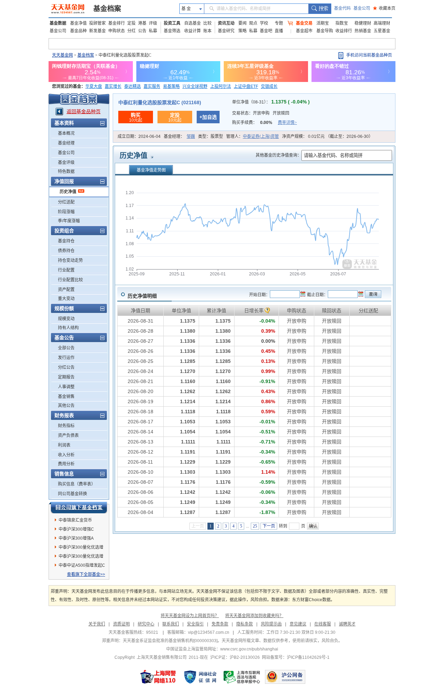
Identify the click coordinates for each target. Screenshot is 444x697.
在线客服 (322, 624)
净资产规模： (327, 136)
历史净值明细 (142, 296)
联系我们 (170, 624)
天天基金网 (62, 55)
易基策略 (171, 86)
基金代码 (342, 8)
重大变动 (66, 298)
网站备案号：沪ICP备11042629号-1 (296, 657)
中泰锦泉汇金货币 (75, 520)
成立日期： (139, 136)
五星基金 (382, 30)
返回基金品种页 (84, 111)
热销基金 (363, 30)
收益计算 (192, 30)
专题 (279, 23)
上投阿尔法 (220, 86)
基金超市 (304, 30)
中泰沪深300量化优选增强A (81, 557)
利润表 (64, 445)
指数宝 (341, 23)
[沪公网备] (285, 677)
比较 (207, 23)
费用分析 (66, 464)
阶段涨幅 (66, 211)
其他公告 (66, 405)
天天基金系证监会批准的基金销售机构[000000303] (170, 640)
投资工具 (172, 23)
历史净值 (68, 191)
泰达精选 (132, 86)
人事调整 (66, 386)
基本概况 (66, 133)
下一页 (269, 526)
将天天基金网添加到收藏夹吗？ (254, 615)
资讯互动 (226, 23)
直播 (279, 30)
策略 (242, 30)
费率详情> (287, 122)
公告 (142, 30)
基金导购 (324, 30)
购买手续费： (264, 122)
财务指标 (66, 425)
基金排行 (116, 23)
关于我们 (96, 624)
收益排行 (343, 30)
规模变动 (66, 318)
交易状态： (260, 113)
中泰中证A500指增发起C (82, 565)
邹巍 (191, 136)
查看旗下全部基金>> (86, 574)
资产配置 (66, 289)
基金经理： (179, 136)
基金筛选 (172, 30)
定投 (131, 23)
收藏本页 (384, 8)
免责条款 (220, 624)
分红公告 (66, 367)
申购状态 (116, 30)
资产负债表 (68, 435)
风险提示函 (271, 624)
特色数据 (66, 171)
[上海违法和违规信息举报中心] (242, 677)
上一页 (197, 526)
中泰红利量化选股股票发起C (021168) (159, 102)
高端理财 (382, 23)
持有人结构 (68, 327)
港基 (142, 23)
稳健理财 (363, 23)
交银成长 (269, 86)
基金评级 (66, 162)
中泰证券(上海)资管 (261, 136)
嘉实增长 (113, 86)
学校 (264, 23)
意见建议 (298, 624)
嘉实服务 (152, 86)
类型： (210, 136)
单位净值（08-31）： (271, 102)
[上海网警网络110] (158, 677)
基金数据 (58, 23)
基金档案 (107, 9)
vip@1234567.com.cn (208, 632)
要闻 (242, 23)
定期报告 (66, 377)
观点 (253, 23)
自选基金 (192, 23)
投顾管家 (97, 23)
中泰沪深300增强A (76, 538)
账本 (207, 30)
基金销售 (66, 396)
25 (255, 526)
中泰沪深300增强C (76, 529)
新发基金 (97, 30)
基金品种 (78, 30)
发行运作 (66, 357)
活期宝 (322, 23)
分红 (131, 30)
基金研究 (226, 30)
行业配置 (66, 270)
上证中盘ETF (246, 86)
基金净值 (78, 23)
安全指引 (195, 624)
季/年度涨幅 (69, 220)
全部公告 (66, 348)
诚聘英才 (347, 624)
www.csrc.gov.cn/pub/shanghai (249, 649)
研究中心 (146, 624)
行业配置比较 (70, 279)
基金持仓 (66, 241)
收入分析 (66, 455)
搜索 (319, 9)
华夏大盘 (93, 86)
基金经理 (66, 143)
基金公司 (361, 8)
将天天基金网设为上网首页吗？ (190, 615)
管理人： (252, 136)
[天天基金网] (68, 8)
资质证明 (121, 624)
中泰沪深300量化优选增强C (81, 548)
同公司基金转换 (72, 493)
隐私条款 (244, 624)
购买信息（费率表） (76, 484)
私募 (153, 30)
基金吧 (266, 30)
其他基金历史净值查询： (278, 155)
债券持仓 (66, 250)
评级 (153, 23)
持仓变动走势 (70, 260)
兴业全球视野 (194, 86)
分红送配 (66, 202)
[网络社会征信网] (200, 677)
